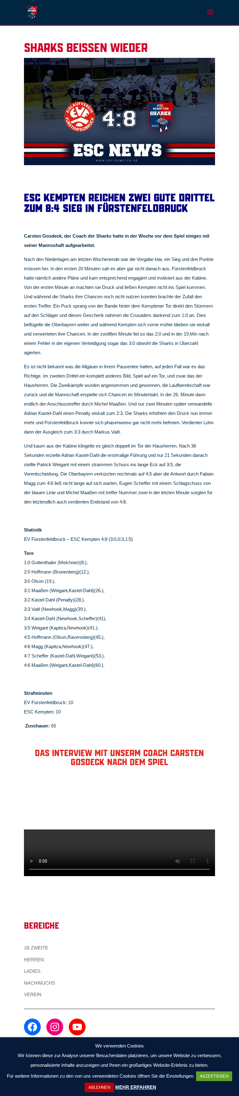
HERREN (34, 959)
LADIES (32, 971)
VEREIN (32, 994)
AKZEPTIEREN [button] (214, 1076)
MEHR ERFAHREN (135, 1087)
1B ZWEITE (36, 947)
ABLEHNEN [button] (99, 1087)
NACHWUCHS (39, 983)
